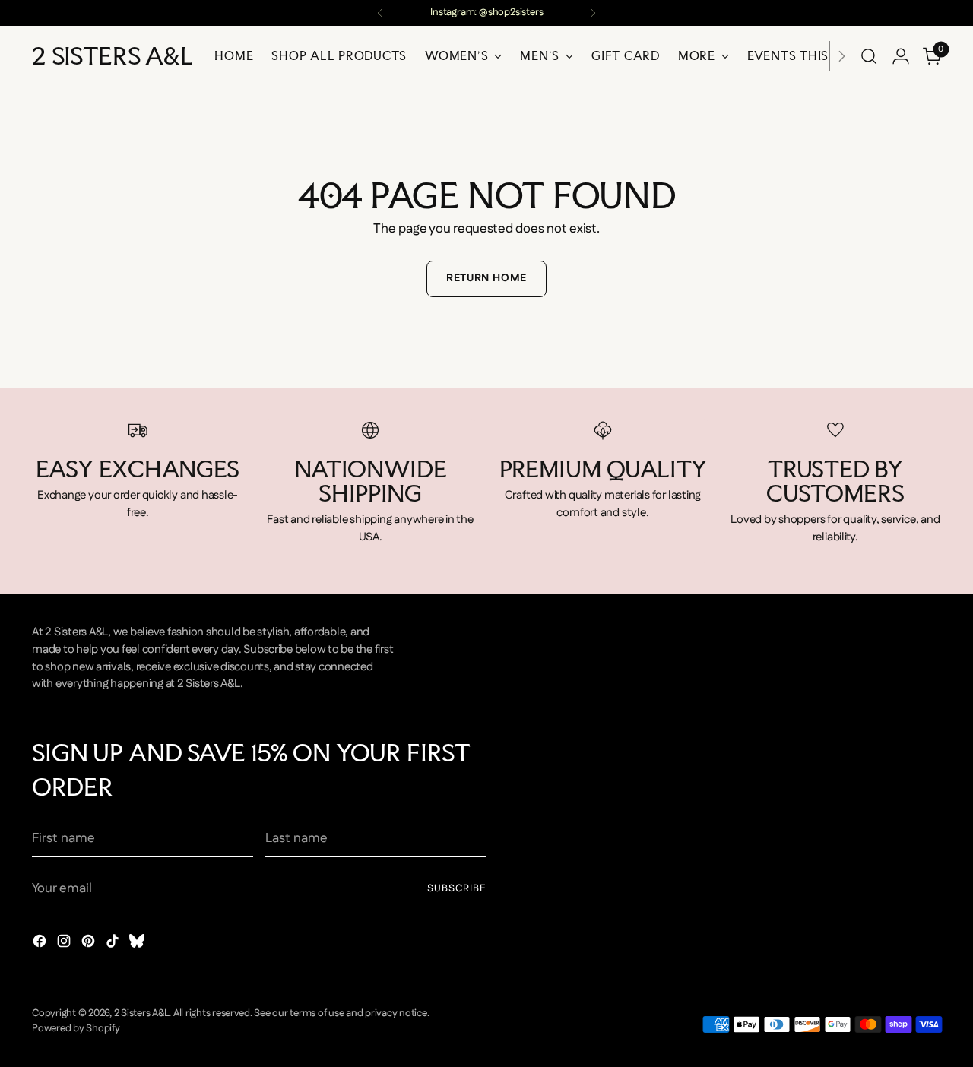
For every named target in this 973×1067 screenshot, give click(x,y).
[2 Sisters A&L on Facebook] (41, 944)
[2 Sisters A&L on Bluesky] (138, 944)
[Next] (593, 13)
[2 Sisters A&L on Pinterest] (90, 944)
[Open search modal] (869, 56)
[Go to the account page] (901, 56)
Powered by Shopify (75, 1028)
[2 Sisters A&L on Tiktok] (114, 944)
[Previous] (380, 13)
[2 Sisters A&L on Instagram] (65, 944)
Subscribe (456, 889)
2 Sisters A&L (142, 1013)
